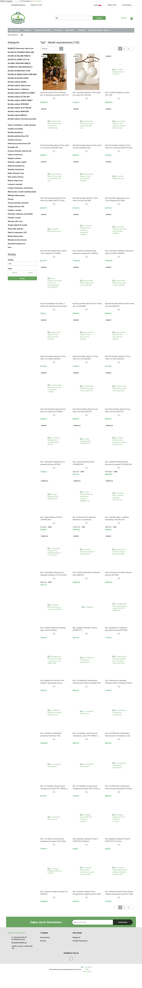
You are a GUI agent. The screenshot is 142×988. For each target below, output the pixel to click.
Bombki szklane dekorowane (19, 86)
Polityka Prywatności (80, 941)
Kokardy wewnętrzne (16, 166)
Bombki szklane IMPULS (17, 115)
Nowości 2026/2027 (43, 30)
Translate (38, 1)
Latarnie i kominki (15, 184)
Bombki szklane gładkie (17, 82)
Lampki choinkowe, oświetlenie (20, 188)
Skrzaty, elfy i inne (15, 221)
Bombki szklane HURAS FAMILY (20, 100)
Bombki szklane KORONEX (18, 104)
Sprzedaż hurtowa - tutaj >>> (99, 30)
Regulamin (76, 937)
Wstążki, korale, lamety (17, 240)
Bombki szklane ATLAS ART (19, 97)
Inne (9, 247)
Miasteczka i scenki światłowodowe (22, 192)
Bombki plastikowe (15, 132)
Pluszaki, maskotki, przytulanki (20, 214)
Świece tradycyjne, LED (17, 232)
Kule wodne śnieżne (16, 177)
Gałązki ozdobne (14, 158)
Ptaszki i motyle (14, 218)
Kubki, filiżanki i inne (16, 173)
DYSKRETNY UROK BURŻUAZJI (20, 67)
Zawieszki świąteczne (16, 244)
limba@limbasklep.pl (19, 943)
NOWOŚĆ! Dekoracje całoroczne (21, 48)
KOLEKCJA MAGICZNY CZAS (19, 71)
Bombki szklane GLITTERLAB (19, 108)
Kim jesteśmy (14, 30)
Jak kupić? (69, 30)
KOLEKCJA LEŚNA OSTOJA (18, 60)
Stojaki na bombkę (15, 129)
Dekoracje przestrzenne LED (19, 144)
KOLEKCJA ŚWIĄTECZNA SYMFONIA (22, 74)
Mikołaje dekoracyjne (16, 195)
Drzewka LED (13, 147)
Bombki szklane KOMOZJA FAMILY (22, 93)
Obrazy (10, 199)
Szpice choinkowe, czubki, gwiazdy (22, 125)
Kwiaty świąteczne (15, 181)
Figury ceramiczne (15, 155)
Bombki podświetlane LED (18, 136)
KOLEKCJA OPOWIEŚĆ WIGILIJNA (21, 52)
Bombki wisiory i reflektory (18, 89)
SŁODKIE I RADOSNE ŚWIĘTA (19, 63)
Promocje (58, 30)
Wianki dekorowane (15, 236)
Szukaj (22, 278)
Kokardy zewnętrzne (16, 169)
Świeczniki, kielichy (15, 229)
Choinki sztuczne (15, 140)
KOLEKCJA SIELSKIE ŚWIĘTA (19, 56)
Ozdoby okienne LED (16, 207)
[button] (44, 933)
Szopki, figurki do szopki (17, 225)
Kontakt (82, 30)
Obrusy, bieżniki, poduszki (18, 203)
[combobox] (51, 49)
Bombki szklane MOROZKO (18, 111)
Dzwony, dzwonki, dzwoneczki (19, 151)
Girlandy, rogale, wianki (17, 162)
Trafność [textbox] (44, 48)
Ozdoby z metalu (14, 210)
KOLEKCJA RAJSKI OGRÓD (18, 78)
